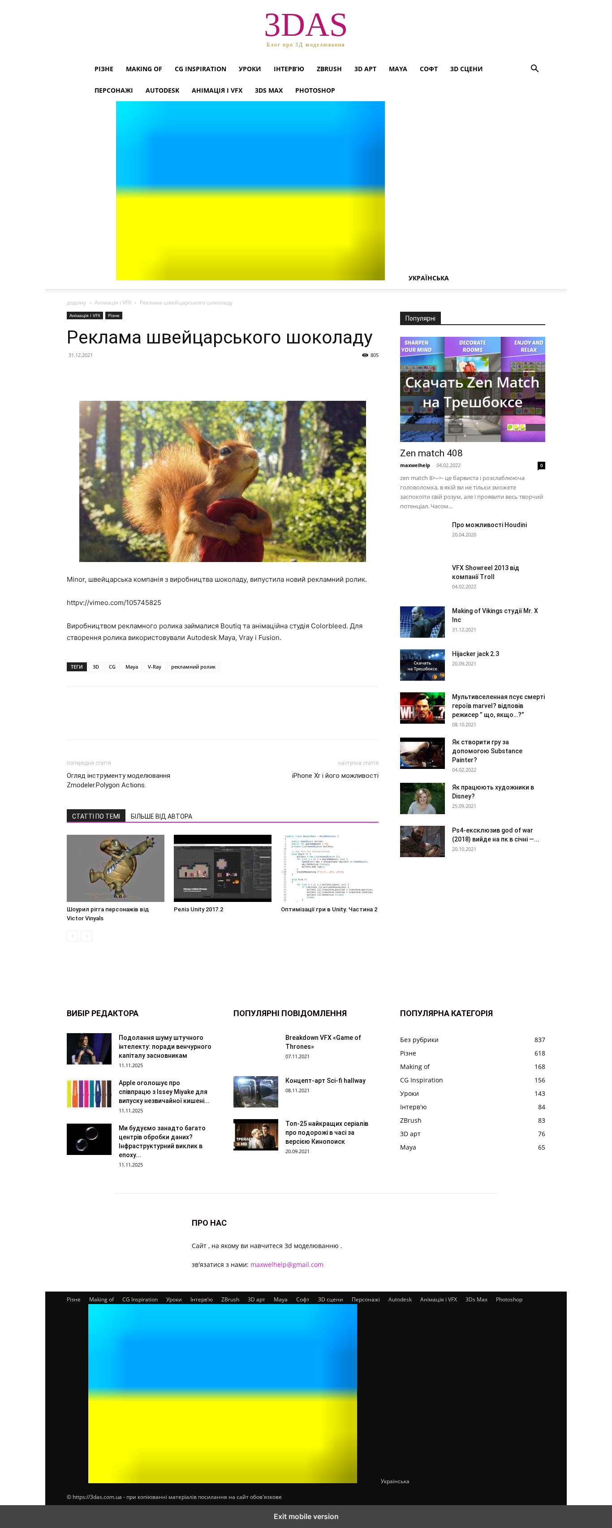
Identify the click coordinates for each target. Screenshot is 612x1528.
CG (112, 666)
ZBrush (329, 68)
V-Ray (154, 666)
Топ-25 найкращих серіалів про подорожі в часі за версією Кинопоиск (326, 1132)
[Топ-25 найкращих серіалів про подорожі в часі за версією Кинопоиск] (255, 1134)
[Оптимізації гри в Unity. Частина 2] (330, 868)
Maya (398, 68)
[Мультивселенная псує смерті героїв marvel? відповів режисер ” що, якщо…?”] (422, 708)
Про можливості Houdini (489, 524)
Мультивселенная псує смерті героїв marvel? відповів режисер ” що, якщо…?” (498, 705)
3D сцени (466, 68)
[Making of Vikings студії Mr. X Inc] (422, 622)
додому (76, 302)
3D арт (365, 68)
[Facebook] (76, 375)
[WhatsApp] (138, 375)
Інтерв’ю (289, 68)
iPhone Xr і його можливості (335, 776)
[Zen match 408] (472, 389)
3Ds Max (269, 90)
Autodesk (162, 90)
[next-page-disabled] (86, 936)
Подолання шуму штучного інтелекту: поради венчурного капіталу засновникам (165, 1046)
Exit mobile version (306, 1516)
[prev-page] (72, 936)
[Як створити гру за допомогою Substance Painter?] (422, 753)
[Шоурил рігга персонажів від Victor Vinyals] (115, 868)
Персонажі (114, 90)
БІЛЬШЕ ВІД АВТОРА (161, 816)
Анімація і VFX (217, 90)
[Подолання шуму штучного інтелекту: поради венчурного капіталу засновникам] (89, 1048)
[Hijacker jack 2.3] (422, 665)
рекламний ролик (193, 666)
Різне (104, 68)
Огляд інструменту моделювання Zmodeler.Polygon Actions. (118, 780)
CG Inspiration (200, 68)
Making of (144, 68)
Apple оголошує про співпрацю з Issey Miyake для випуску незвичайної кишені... (164, 1091)
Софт (429, 68)
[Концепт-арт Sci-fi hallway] (255, 1091)
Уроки (250, 68)
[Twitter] (96, 375)
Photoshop (315, 90)
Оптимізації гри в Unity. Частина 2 (329, 909)
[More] (158, 375)
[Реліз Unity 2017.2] (223, 868)
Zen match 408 (431, 453)
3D (96, 666)
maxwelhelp (415, 465)
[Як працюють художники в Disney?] (422, 798)
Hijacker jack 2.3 (475, 653)
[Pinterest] (117, 375)
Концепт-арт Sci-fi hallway (325, 1080)
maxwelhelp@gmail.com (286, 1264)
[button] (534, 69)
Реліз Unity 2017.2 (198, 909)
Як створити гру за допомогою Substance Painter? (487, 751)
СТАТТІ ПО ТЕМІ (96, 816)
